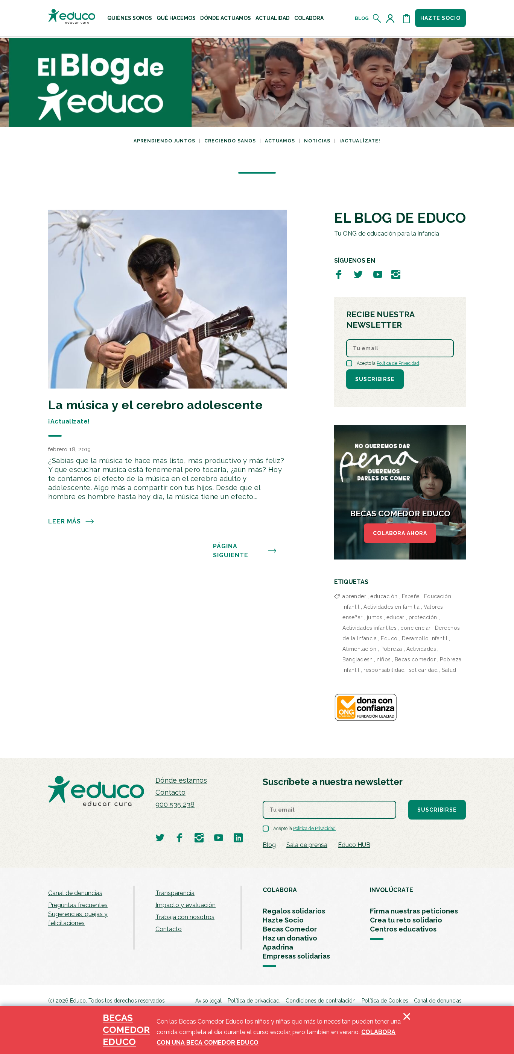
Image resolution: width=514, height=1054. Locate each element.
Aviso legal (208, 1001)
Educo (389, 638)
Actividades (421, 649)
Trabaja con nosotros (184, 917)
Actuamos (280, 141)
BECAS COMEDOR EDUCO (126, 1029)
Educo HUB (354, 844)
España (411, 596)
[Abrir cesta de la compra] (406, 18)
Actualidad (272, 18)
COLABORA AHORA (400, 533)
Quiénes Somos (129, 18)
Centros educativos (403, 929)
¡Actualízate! (359, 141)
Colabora (309, 18)
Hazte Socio (283, 920)
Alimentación (359, 649)
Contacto (170, 792)
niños (384, 659)
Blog (362, 18)
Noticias (317, 141)
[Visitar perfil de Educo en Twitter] (358, 274)
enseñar (352, 617)
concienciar (415, 628)
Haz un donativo (290, 938)
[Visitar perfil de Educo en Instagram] (395, 274)
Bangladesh (357, 659)
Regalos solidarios (294, 911)
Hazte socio (440, 18)
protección (423, 617)
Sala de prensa (306, 844)
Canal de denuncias (75, 893)
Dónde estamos (181, 780)
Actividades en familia (391, 607)
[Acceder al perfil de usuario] (392, 18)
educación (384, 596)
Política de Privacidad (398, 363)
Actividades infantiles (369, 628)
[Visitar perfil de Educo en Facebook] (338, 274)
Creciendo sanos (230, 141)
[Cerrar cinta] (406, 1030)
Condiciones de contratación (321, 1001)
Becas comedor (415, 659)
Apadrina (278, 947)
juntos (374, 617)
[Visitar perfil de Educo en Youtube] (377, 274)
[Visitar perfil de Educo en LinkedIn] (238, 837)
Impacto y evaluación (185, 905)
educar (395, 617)
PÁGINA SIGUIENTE (230, 551)
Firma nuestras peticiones (414, 911)
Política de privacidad (254, 1001)
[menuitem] (129, 18)
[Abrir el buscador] (377, 18)
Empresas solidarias (296, 956)
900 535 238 (175, 804)
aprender (354, 596)
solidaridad (423, 670)
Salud (449, 670)
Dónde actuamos (225, 18)
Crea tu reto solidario (406, 920)
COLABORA (280, 890)
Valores (433, 607)
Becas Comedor (290, 929)
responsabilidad (384, 670)
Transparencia (175, 893)
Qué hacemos (176, 18)
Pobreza (391, 649)
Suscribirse (375, 379)
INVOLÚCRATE (391, 890)
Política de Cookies (385, 1001)
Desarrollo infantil (425, 638)
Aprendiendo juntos (164, 141)
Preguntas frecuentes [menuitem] (78, 905)
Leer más (64, 521)
